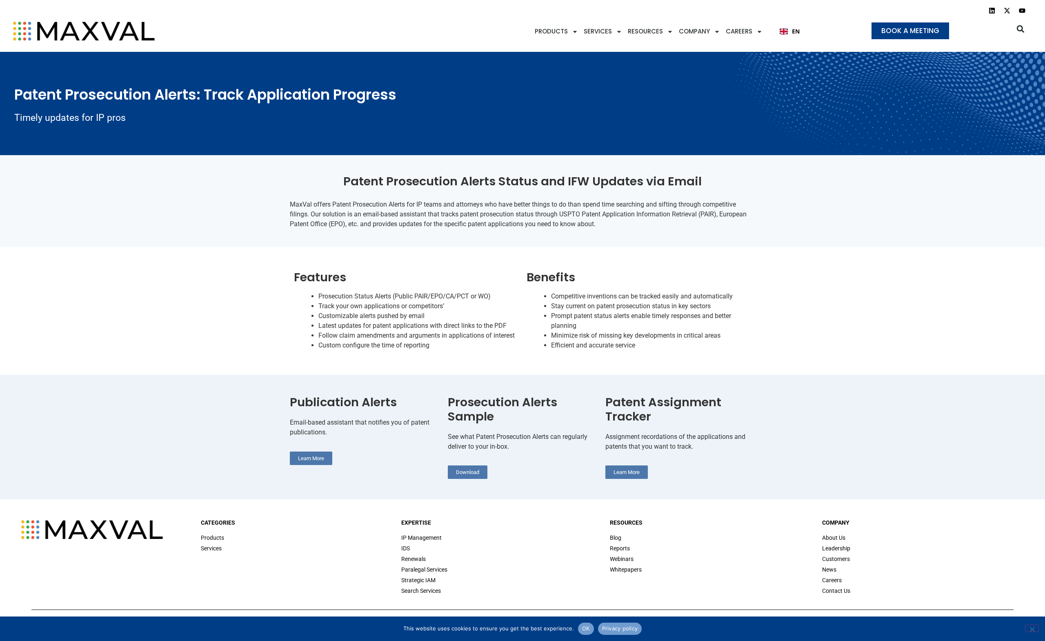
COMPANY (694, 31)
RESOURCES (645, 31)
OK (586, 628)
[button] (1020, 28)
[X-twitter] (1007, 10)
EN (796, 31)
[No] (1032, 628)
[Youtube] (1022, 10)
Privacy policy (620, 628)
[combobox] (789, 31)
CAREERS (739, 31)
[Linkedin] (991, 10)
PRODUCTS (551, 31)
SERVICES (598, 31)
